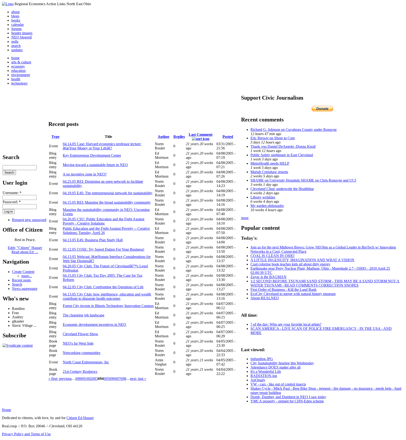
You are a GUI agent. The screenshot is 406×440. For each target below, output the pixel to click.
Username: (12, 193)
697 (118, 379)
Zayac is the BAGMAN (268, 277)
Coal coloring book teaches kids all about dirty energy (290, 264)
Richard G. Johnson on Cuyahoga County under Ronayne (293, 130)
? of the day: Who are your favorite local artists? (285, 324)
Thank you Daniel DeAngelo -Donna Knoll (283, 146)
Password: (12, 202)
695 (106, 379)
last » (142, 379)
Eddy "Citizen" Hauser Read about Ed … (25, 250)
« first (52, 379)
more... (26, 276)
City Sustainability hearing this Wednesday (282, 363)
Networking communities (81, 353)
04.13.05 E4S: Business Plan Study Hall (93, 240)
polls (14, 41)
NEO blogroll (21, 37)
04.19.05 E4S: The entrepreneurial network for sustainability (107, 193)
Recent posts (21, 280)
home (15, 58)
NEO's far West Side (78, 343)
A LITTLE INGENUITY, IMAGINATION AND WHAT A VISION (302, 260)
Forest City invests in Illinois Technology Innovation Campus (108, 306)
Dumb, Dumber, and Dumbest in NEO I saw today (288, 397)
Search (17, 284)
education (18, 71)
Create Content (23, 272)
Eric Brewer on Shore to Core (272, 138)
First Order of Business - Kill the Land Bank (283, 290)
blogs (15, 16)
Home (6, 410)
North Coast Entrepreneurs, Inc (86, 362)
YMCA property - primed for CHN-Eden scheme (287, 401)
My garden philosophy (267, 206)
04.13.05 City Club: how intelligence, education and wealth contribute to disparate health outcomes (107, 296)
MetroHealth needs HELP (269, 163)
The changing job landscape (83, 315)
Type (55, 137)
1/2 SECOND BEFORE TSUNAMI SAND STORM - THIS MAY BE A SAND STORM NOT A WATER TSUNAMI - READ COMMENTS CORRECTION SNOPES (324, 283)
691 (84, 379)
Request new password (29, 220)
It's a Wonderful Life (265, 372)
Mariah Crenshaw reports (269, 172)
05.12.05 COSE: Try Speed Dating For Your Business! (103, 249)
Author (163, 137)
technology (19, 83)
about (15, 12)
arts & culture (21, 62)
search (16, 46)
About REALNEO (264, 298)
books (15, 20)
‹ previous (64, 379)
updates (17, 50)
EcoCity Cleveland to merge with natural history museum (293, 294)
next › (134, 379)
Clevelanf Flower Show (80, 334)
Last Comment (200, 134)
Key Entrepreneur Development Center (92, 155)
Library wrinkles (262, 197)
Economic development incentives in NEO (94, 325)
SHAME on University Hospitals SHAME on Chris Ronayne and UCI (303, 180)
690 (78, 379)
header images (21, 33)
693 (95, 379)
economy (18, 66)
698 (123, 379)
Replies (179, 137)
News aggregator (24, 289)
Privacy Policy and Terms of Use (26, 434)
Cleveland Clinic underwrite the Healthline (282, 189)
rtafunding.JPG (261, 359)
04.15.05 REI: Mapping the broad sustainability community (107, 202)
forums (16, 29)
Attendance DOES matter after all (275, 367)
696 (112, 379)
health (15, 79)
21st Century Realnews (80, 372)
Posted (228, 137)
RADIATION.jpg (263, 376)
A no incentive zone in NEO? (85, 174)
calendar (17, 25)
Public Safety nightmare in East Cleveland (281, 155)
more (245, 218)
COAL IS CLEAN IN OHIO (272, 256)
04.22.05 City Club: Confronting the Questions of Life (103, 287)
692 (89, 379)
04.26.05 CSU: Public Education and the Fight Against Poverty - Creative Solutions (103, 221)
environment (20, 75)
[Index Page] (8, 4)
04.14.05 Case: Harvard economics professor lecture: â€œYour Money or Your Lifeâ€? (102, 146)
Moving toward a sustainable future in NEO (95, 165)
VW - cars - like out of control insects (278, 384)
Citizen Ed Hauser (80, 418)
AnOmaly (257, 380)
